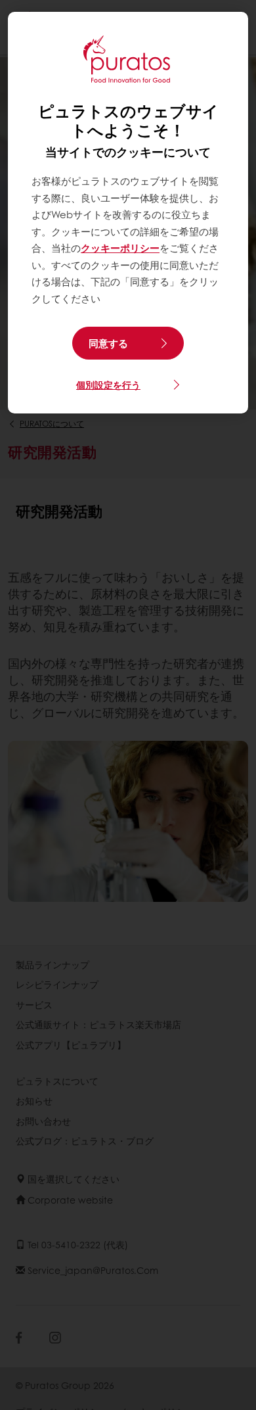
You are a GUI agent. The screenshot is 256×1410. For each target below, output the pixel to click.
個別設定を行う (108, 384)
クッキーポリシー (120, 248)
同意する (108, 343)
